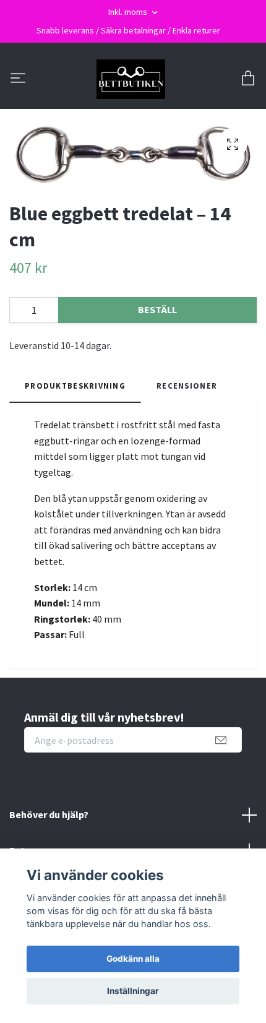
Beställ (157, 309)
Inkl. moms (128, 11)
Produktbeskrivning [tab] (75, 386)
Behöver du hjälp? (48, 814)
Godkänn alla (133, 959)
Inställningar (133, 991)
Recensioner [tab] (187, 386)
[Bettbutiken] (131, 79)
